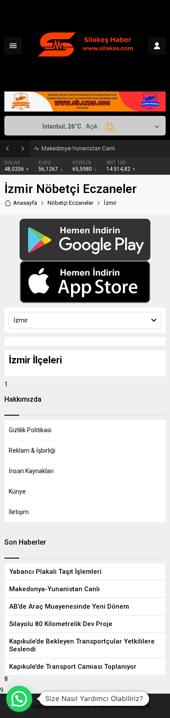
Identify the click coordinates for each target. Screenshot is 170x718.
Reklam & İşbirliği (32, 450)
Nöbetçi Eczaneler (70, 203)
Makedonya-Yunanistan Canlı (78, 148)
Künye (17, 491)
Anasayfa (25, 203)
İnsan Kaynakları (31, 470)
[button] (19, 699)
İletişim (19, 511)
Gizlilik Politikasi (30, 430)
